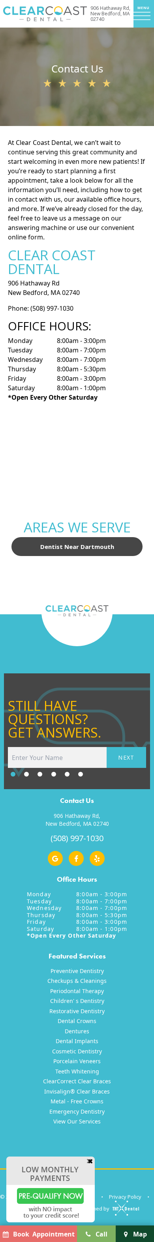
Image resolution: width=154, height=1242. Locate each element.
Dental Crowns (77, 1021)
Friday (17, 378)
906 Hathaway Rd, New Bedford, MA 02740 (110, 14)
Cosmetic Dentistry (77, 1051)
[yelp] (97, 858)
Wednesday (25, 359)
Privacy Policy (125, 1196)
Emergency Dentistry (77, 1111)
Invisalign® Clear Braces (77, 1091)
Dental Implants (77, 1041)
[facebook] (76, 858)
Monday (20, 340)
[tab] (13, 774)
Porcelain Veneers (77, 1061)
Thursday (22, 369)
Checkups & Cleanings (77, 980)
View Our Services (77, 1121)
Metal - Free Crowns (77, 1101)
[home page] (45, 13)
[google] (55, 858)
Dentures (77, 1031)
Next (126, 757)
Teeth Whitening (77, 1071)
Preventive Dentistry (77, 971)
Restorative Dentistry (77, 1011)
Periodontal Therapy (77, 991)
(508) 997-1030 (77, 838)
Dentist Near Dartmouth (77, 547)
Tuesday (20, 350)
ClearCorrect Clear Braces (77, 1081)
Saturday (21, 388)
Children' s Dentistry (77, 1001)
